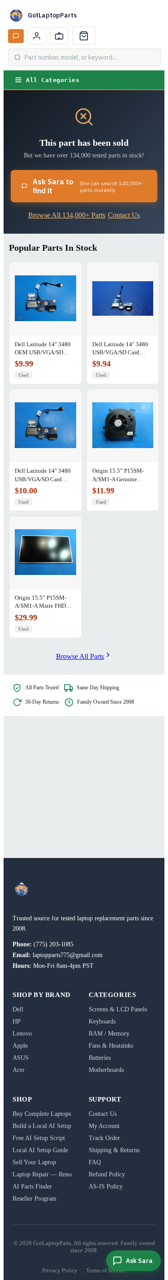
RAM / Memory (109, 1033)
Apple (20, 1045)
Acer (19, 1070)
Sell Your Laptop (34, 1162)
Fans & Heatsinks (111, 1045)
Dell (18, 1009)
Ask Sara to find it (87, 186)
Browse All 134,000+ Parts (66, 215)
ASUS (21, 1057)
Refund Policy (107, 1174)
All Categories (52, 80)
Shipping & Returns (114, 1150)
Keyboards (102, 1021)
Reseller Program (34, 1198)
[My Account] (36, 35)
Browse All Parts (80, 656)
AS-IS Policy (106, 1186)
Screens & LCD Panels (118, 1009)
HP (17, 1021)
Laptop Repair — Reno (42, 1174)
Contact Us (124, 215)
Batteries (100, 1057)
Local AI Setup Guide (40, 1150)
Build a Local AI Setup (42, 1126)
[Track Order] (59, 35)
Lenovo (22, 1033)
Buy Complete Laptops (42, 1113)
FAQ (95, 1162)
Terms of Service (106, 1270)
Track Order (104, 1138)
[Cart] (83, 36)
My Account (104, 1126)
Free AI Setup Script (39, 1138)
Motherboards (106, 1070)
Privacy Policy (60, 1270)
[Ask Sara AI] (16, 36)
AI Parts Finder (32, 1186)
